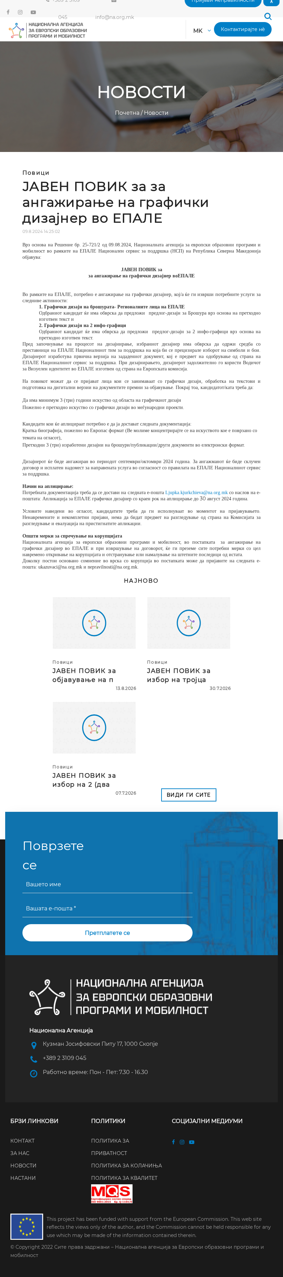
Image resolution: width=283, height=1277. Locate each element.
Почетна (128, 113)
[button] (267, 16)
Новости (155, 113)
